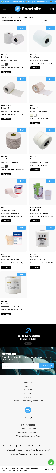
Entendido (49, 469)
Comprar (6, 72)
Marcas (28, 386)
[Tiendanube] (19, 454)
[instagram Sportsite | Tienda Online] (25, 418)
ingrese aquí (45, 450)
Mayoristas (28, 393)
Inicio (4, 17)
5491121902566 (29, 425)
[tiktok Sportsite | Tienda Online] (30, 418)
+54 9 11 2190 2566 (29, 429)
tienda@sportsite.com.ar (29, 432)
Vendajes (20, 17)
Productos (11, 17)
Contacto (28, 390)
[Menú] (4, 9)
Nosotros (28, 397)
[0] (51, 9)
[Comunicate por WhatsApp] (51, 462)
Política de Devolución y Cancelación (28, 401)
